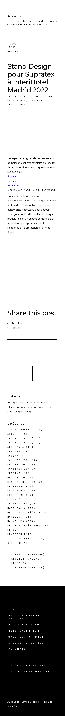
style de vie (19, 543)
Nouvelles (16, 521)
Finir (12, 499)
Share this (16, 323)
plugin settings (24, 411)
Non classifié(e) (22, 512)
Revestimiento (20, 534)
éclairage (16, 486)
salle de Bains (21, 538)
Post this (16, 327)
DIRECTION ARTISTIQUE (26, 643)
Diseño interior (22, 482)
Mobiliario (17, 508)
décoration (17, 477)
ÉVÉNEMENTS (17, 649)
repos (12, 530)
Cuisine (14, 473)
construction (19, 469)
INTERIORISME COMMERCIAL (28, 625)
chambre (14, 451)
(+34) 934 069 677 (30, 665)
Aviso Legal (14, 701)
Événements (17, 100)
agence (13, 609)
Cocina (13, 456)
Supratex (13, 176)
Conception (43, 96)
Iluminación (18, 503)
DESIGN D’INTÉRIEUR (24, 631)
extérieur (16, 495)
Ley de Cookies (30, 701)
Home (10, 21)
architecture (25, 21)
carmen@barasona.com (32, 671)
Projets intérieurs (24, 525)
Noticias (15, 517)
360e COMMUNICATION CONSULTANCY (24, 617)
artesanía (16, 447)
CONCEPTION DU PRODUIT (27, 637)
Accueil (14, 434)
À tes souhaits (21, 429)
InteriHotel (14, 185)
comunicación (19, 460)
